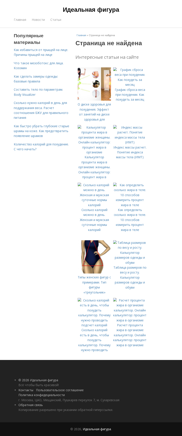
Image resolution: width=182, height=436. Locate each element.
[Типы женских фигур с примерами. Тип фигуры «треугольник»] (94, 272)
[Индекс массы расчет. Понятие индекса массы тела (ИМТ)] (129, 142)
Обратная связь (30, 405)
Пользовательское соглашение (60, 390)
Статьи (55, 20)
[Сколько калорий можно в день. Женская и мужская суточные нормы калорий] (94, 205)
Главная (20, 20)
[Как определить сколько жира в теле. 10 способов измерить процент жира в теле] (129, 205)
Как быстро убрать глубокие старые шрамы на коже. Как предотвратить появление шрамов (41, 131)
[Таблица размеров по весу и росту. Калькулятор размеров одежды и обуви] (129, 262)
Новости (38, 20)
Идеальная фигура (91, 9)
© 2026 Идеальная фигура (38, 380)
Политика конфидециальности (41, 395)
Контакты (25, 390)
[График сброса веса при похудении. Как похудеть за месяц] (129, 84)
